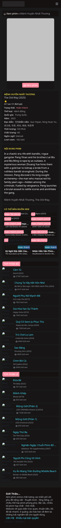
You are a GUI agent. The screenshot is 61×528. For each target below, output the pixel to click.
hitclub (8, 521)
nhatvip (19, 521)
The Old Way (42, 199)
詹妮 (24, 125)
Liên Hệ (10, 518)
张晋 (14, 125)
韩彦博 (31, 125)
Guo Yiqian (35, 121)
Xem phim (32, 85)
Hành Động (19, 111)
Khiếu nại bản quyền (27, 518)
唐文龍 (7, 125)
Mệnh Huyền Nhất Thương (19, 94)
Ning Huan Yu (49, 121)
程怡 (19, 125)
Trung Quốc (21, 114)
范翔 (17, 121)
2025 (22, 97)
